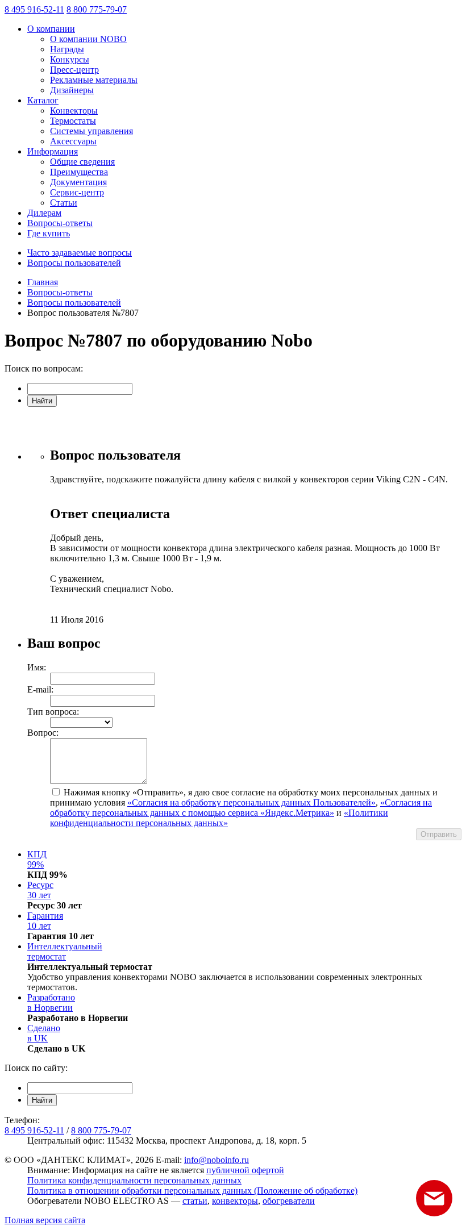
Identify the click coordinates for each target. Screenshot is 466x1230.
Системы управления (91, 131)
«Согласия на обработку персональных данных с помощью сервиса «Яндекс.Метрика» (241, 808)
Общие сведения (82, 161)
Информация (52, 151)
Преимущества (79, 172)
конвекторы (235, 1201)
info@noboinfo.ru (216, 1160)
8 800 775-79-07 (96, 9)
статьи (194, 1201)
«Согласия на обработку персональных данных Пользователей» (251, 802)
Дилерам (44, 213)
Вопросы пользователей (74, 263)
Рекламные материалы (94, 80)
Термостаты (73, 121)
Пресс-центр (74, 69)
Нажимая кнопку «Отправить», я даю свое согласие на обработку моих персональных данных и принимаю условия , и (244, 807)
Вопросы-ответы (60, 223)
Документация (78, 182)
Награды (67, 49)
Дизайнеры (72, 90)
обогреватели (289, 1201)
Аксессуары (73, 141)
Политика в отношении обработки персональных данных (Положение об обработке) (192, 1190)
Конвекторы (74, 110)
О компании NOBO (88, 39)
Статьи (63, 202)
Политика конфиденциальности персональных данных (134, 1180)
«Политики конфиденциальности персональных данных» (219, 818)
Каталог (43, 100)
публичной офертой (245, 1170)
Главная (42, 282)
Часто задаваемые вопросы (79, 252)
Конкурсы (69, 59)
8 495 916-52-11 (34, 9)
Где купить (48, 233)
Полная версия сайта (45, 1220)
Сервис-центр (77, 192)
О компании (51, 29)
